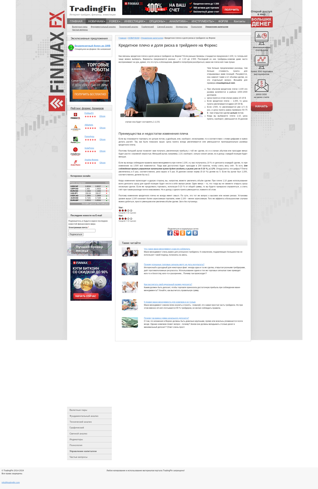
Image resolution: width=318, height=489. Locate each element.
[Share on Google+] (176, 233)
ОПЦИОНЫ (154, 22)
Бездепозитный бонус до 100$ (92, 45)
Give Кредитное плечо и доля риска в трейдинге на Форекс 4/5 (128, 210)
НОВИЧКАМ (94, 22)
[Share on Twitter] (188, 233)
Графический (147, 27)
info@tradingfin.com (11, 482)
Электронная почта (78, 227)
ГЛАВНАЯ (76, 21)
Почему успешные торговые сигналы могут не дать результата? (174, 264)
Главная (122, 38)
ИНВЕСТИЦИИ (132, 22)
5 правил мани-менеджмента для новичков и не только (170, 302)
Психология (196, 27)
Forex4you (89, 136)
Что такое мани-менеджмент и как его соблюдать (167, 249)
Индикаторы (182, 27)
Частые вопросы (80, 30)
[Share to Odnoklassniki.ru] (182, 233)
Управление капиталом (216, 27)
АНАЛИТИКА (176, 22)
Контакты (239, 21)
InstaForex (89, 148)
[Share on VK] (195, 233)
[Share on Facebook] (170, 233)
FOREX (112, 22)
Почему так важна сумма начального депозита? (166, 318)
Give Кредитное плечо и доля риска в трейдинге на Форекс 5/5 (131, 210)
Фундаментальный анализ (103, 27)
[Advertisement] (91, 354)
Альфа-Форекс (91, 160)
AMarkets (89, 125)
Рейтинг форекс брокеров (87, 108)
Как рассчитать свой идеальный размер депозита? (168, 284)
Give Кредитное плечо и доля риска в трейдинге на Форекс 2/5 (122, 210)
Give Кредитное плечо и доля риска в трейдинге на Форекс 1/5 (120, 210)
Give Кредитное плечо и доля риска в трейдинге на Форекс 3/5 (125, 210)
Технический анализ (128, 27)
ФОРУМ (223, 21)
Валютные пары (79, 27)
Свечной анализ (165, 27)
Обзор (102, 116)
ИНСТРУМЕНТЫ (200, 22)
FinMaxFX (89, 113)
